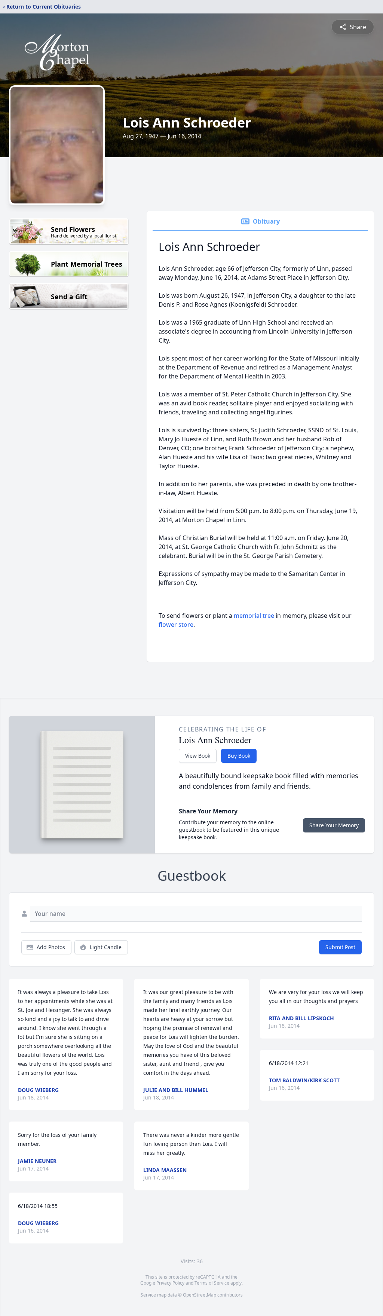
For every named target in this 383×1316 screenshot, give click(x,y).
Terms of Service (211, 1283)
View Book (197, 755)
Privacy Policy (170, 1283)
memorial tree (254, 615)
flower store (176, 624)
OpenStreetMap (199, 1295)
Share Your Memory (334, 825)
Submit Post (340, 947)
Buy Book (238, 755)
